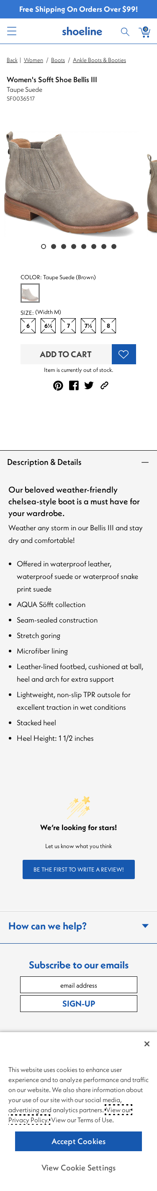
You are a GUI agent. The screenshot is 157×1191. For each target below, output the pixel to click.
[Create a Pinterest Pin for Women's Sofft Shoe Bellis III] (58, 385)
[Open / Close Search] (126, 31)
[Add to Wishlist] (124, 354)
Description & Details (44, 462)
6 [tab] (94, 246)
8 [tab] (114, 246)
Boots (58, 60)
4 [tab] (74, 246)
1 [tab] (44, 246)
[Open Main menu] (11, 31)
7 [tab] (104, 246)
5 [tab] (84, 246)
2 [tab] (54, 246)
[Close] (147, 1044)
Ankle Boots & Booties (99, 60)
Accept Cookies (78, 1141)
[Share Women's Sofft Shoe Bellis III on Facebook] (74, 385)
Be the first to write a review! (78, 869)
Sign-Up (78, 1003)
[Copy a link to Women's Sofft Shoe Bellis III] (104, 385)
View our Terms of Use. (82, 1120)
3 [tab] (64, 246)
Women (33, 60)
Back (12, 60)
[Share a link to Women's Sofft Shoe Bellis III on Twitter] (89, 385)
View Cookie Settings (78, 1167)
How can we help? (47, 925)
